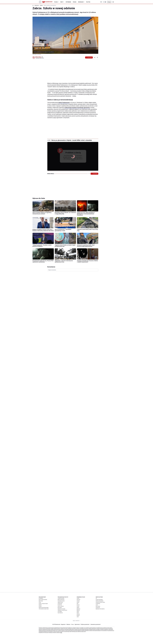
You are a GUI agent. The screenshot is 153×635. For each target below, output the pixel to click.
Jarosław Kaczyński (61, 598)
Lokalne (78, 598)
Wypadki (40, 604)
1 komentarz (89, 57)
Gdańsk (78, 607)
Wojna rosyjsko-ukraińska (43, 599)
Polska (55, 1)
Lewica (97, 604)
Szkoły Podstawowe (63, 102)
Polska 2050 (98, 607)
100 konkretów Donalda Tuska (44, 608)
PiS (96, 598)
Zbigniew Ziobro (60, 602)
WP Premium (68, 1)
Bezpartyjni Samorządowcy (100, 608)
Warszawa (78, 599)
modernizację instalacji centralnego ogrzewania (77, 107)
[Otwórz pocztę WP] (101, 2)
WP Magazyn (41, 598)
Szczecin (78, 604)
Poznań (78, 606)
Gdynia (78, 611)
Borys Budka (60, 607)
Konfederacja (98, 603)
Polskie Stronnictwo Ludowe (100, 602)
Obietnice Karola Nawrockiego (43, 607)
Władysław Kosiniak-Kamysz (62, 610)
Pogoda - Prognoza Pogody (43, 603)
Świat (61, 1)
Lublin (78, 616)
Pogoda (74, 1)
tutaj (61, 632)
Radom (78, 612)
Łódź (77, 603)
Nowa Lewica (98, 606)
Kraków (78, 602)
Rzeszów (78, 615)
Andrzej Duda (60, 603)
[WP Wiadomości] (48, 2)
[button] (104, 2)
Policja (40, 602)
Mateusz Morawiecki (61, 599)
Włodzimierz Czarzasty (61, 608)
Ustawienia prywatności (95, 624)
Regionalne (80, 1)
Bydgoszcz (78, 608)
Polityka (88, 1)
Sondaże (40, 606)
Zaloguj (109, 1)
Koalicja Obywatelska (99, 599)
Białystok (78, 610)
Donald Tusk (60, 604)
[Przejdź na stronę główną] (40, 2)
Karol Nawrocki (60, 612)
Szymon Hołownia (61, 606)
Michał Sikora (38, 57)
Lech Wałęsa (60, 611)
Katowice (78, 614)
